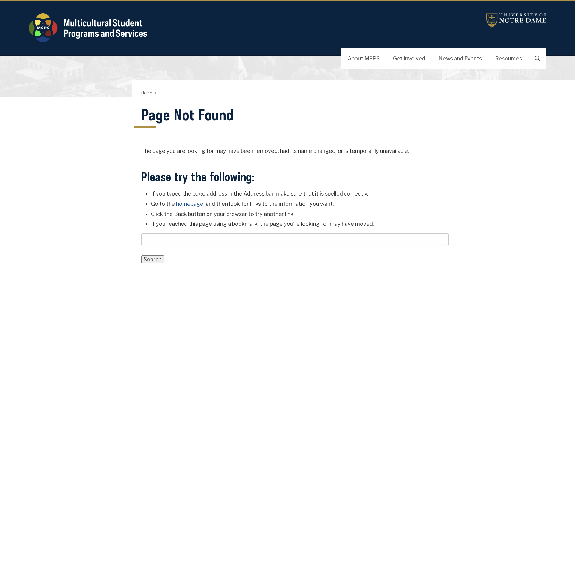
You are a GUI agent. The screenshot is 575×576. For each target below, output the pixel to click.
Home (146, 93)
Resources (508, 58)
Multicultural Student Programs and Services (184, 27)
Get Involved (409, 58)
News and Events (460, 58)
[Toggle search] (537, 58)
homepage (189, 204)
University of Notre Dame (516, 20)
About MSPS (364, 58)
